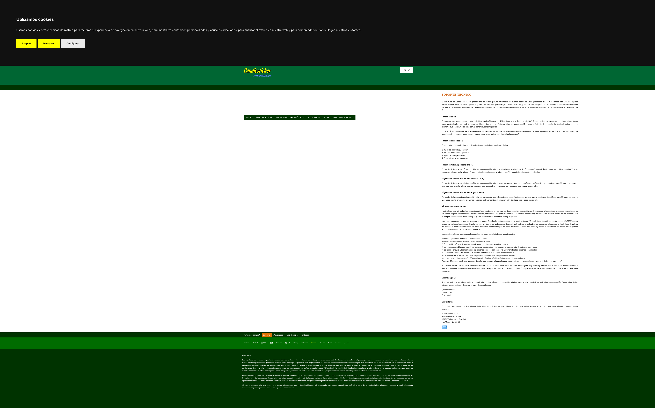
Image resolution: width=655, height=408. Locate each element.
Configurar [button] (73, 43)
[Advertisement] (337, 91)
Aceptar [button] (26, 43)
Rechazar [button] (48, 43)
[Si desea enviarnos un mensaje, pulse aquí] (444, 328)
